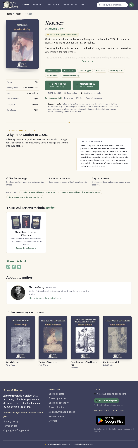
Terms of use (10, 426)
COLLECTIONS (70, 5)
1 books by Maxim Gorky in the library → (46, 298)
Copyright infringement (16, 430)
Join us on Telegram (108, 400)
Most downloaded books (62, 412)
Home (9, 14)
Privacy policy (10, 421)
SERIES (84, 5)
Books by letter (57, 394)
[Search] (131, 4)
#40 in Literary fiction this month (63, 35)
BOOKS (26, 5)
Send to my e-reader (93, 93)
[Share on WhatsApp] (8, 267)
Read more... (88, 61)
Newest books (56, 416)
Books (18, 14)
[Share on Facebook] (14, 267)
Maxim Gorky (57, 28)
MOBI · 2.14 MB (54, 93)
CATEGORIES (52, 5)
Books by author (58, 398)
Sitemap (53, 420)
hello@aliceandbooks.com (111, 394)
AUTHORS (38, 5)
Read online (72, 93)
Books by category (59, 403)
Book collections (57, 407)
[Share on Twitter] (19, 267)
